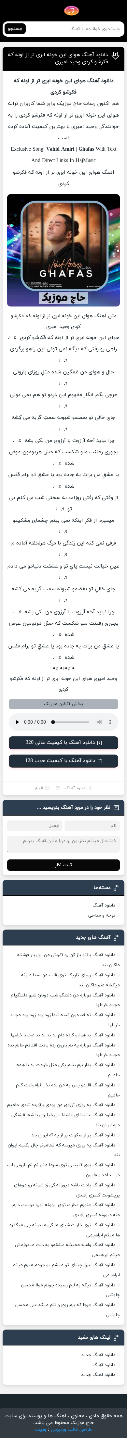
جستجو (15, 29)
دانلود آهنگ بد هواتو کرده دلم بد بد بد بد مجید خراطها (63, 1035)
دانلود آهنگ (75, 788)
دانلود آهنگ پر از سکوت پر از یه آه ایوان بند (73, 1135)
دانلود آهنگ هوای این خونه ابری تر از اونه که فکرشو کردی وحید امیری (58, 58)
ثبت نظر (63, 865)
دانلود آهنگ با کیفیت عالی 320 (60, 742)
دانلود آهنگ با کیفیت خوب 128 (60, 760)
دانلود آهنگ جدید (98, 1355)
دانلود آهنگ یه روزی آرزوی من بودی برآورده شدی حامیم (61, 1105)
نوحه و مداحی (101, 915)
